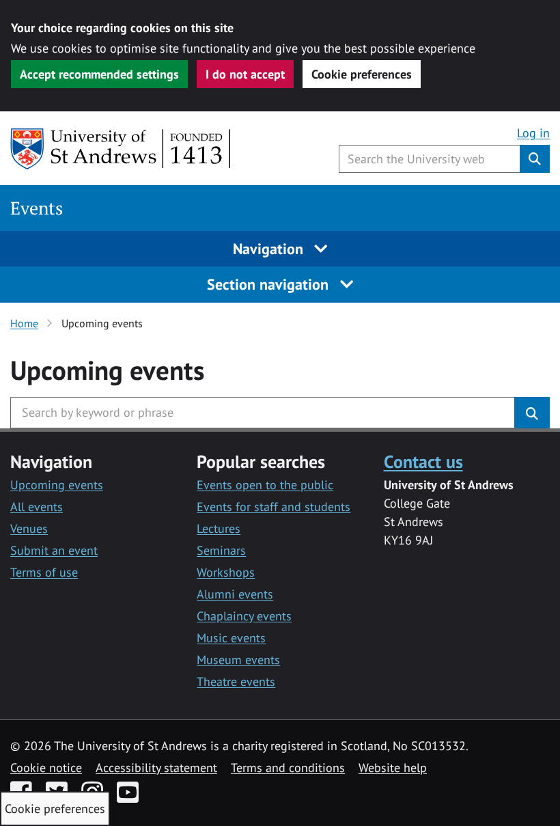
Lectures (218, 528)
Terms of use (44, 572)
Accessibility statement (156, 767)
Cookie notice (46, 767)
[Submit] (532, 412)
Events (36, 208)
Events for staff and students (273, 506)
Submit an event (54, 550)
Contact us (423, 461)
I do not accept (245, 74)
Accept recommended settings (99, 74)
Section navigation (270, 284)
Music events (231, 638)
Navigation (270, 248)
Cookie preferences (361, 74)
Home (24, 323)
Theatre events (236, 681)
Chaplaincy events (244, 616)
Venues (29, 528)
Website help (393, 767)
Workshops (226, 572)
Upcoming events (56, 485)
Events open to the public (265, 485)
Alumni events (235, 594)
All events (36, 506)
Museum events (238, 659)
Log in (533, 133)
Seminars (221, 550)
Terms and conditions (288, 767)
